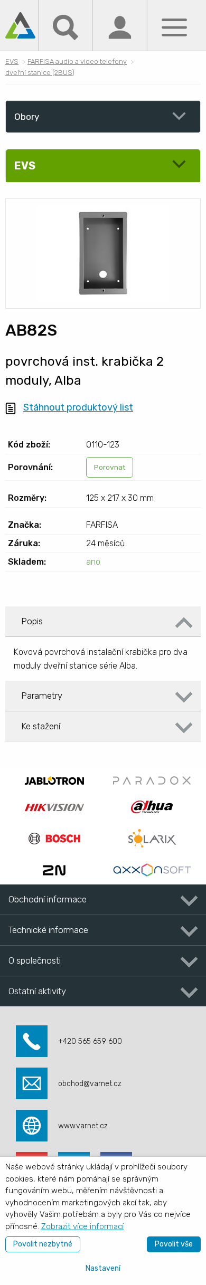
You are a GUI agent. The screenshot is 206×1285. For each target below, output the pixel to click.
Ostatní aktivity (37, 991)
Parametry (41, 695)
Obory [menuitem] (26, 116)
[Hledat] (65, 27)
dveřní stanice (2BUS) (39, 73)
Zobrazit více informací (82, 1226)
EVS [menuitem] (24, 165)
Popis (32, 621)
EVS (11, 61)
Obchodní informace (47, 899)
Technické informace (48, 930)
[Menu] (174, 27)
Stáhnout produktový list (78, 407)
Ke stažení (40, 726)
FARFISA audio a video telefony (77, 61)
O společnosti (34, 960)
